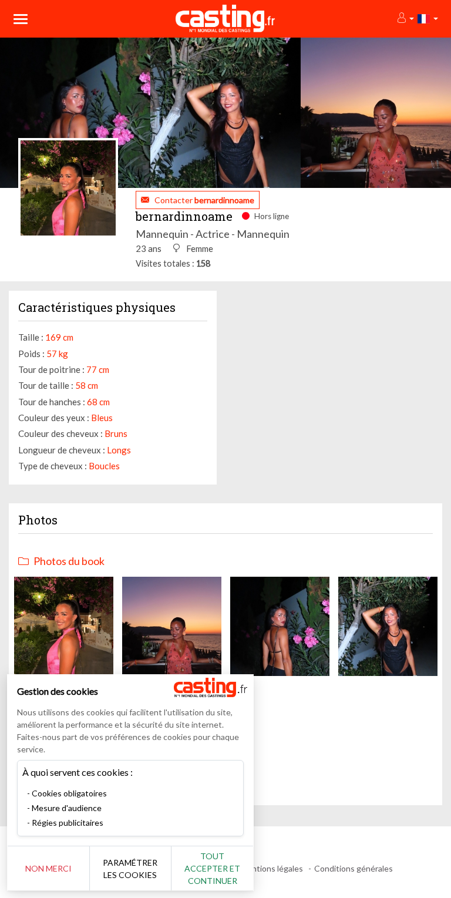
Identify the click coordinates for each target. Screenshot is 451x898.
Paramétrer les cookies (130, 868)
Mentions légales (271, 868)
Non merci (48, 868)
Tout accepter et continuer (212, 868)
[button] (404, 18)
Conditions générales (353, 868)
